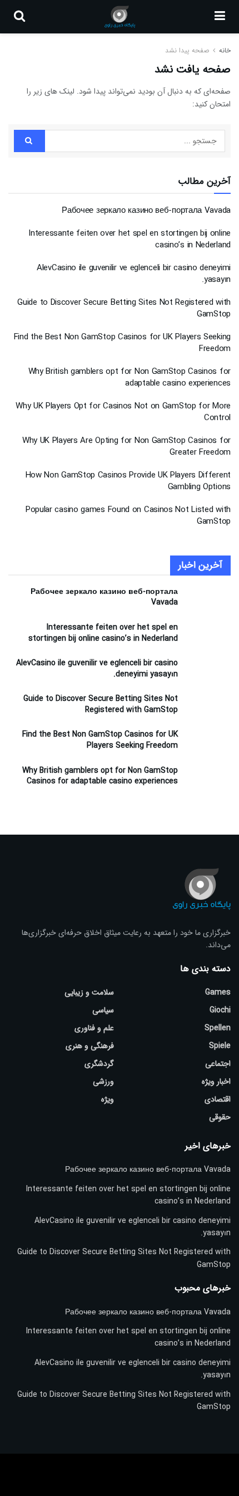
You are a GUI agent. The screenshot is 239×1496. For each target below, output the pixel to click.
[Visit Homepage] (119, 17)
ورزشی (103, 1081)
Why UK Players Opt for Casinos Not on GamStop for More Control (123, 412)
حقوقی (220, 1117)
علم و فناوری (94, 1028)
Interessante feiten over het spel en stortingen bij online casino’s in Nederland (129, 239)
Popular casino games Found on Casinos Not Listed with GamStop (128, 515)
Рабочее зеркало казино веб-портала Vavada (146, 210)
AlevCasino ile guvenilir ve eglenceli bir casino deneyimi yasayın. (134, 273)
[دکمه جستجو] (19, 16)
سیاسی (103, 1010)
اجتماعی (218, 1064)
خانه (224, 50)
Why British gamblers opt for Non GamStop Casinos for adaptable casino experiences (129, 377)
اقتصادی (218, 1099)
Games (218, 992)
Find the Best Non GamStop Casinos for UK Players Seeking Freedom (122, 342)
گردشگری (99, 1064)
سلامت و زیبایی (89, 992)
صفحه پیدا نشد (187, 50)
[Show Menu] (220, 16)
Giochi (220, 1010)
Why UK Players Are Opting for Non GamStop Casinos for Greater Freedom (126, 446)
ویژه (107, 1099)
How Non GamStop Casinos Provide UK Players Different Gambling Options (128, 481)
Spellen (218, 1028)
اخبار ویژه (216, 1081)
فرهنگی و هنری (90, 1046)
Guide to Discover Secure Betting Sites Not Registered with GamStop (124, 308)
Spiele (220, 1046)
